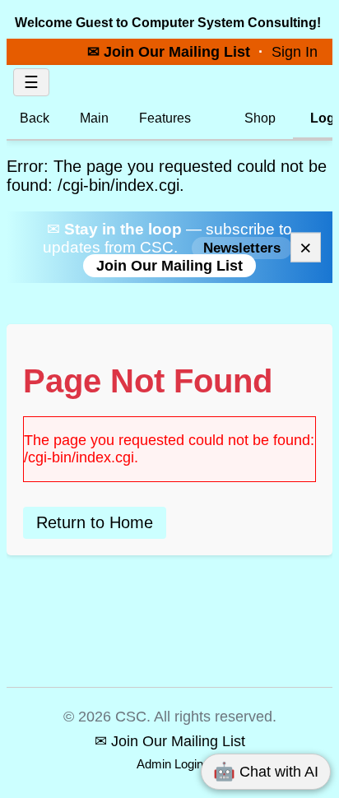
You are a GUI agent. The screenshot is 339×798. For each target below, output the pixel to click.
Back (34, 118)
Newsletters (242, 248)
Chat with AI (265, 771)
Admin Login (170, 764)
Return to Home (94, 522)
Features (165, 118)
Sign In (295, 51)
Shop (258, 118)
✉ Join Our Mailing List (170, 51)
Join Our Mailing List (169, 265)
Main (94, 118)
